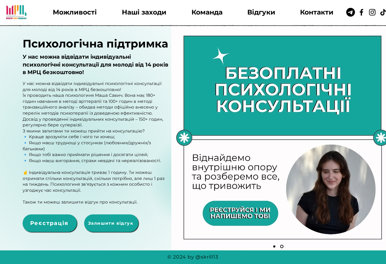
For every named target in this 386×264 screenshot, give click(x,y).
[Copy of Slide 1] (282, 247)
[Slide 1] (275, 246)
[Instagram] (372, 12)
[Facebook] (361, 12)
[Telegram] (350, 12)
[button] (74, 12)
